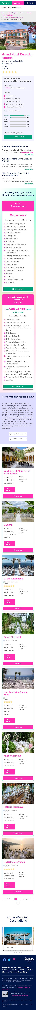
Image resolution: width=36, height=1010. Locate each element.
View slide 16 (19, 952)
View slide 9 (22, 950)
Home (3, 13)
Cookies (26, 967)
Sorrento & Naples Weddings (13, 17)
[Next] (33, 36)
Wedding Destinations (16, 13)
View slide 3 (8, 950)
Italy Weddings (8, 15)
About (4, 967)
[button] (33, 7)
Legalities (29, 970)
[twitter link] (9, 960)
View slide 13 (32, 950)
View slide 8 (20, 950)
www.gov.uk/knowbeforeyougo (19, 995)
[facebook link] (4, 960)
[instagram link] (14, 960)
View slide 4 (10, 950)
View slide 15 (16, 952)
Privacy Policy (17, 967)
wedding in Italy (27, 152)
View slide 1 (3, 950)
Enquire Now (18, 496)
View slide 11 (27, 950)
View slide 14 (14, 952)
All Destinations (16, 972)
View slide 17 (21, 952)
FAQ (9, 967)
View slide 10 (25, 950)
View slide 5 (13, 950)
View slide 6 (15, 950)
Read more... (29, 155)
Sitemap (5, 970)
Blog (25, 972)
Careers (6, 972)
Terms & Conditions (17, 970)
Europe (29, 13)
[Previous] (2, 36)
